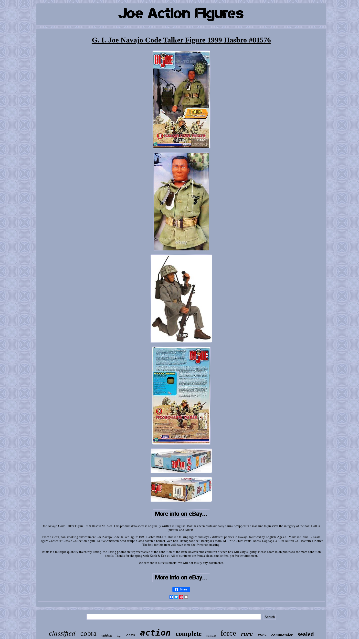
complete (188, 633)
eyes (262, 634)
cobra (88, 633)
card (130, 635)
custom (211, 635)
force (228, 633)
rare (247, 633)
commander (282, 634)
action (155, 633)
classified (62, 633)
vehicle (106, 636)
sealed (306, 634)
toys (119, 636)
